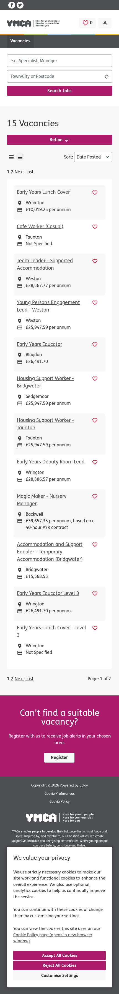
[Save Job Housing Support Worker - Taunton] (95, 420)
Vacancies (20, 40)
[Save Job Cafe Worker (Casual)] (95, 226)
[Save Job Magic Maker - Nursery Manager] (95, 496)
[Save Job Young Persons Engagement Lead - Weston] (95, 302)
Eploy (83, 785)
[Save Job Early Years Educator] (95, 344)
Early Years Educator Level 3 (48, 593)
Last (29, 171)
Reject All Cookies (59, 965)
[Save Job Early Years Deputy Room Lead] (95, 462)
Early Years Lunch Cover (43, 192)
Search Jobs (59, 90)
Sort (68, 157)
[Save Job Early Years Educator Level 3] (95, 593)
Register (59, 757)
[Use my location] (106, 76)
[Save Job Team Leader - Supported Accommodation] (95, 260)
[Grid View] (20, 156)
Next (19, 171)
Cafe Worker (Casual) (40, 226)
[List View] (11, 156)
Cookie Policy (60, 801)
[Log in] (105, 23)
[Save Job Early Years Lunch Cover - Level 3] (95, 628)
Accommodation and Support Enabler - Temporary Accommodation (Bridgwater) (50, 551)
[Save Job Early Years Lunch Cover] (95, 192)
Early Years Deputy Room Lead (50, 462)
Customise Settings (59, 975)
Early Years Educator (39, 344)
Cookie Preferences (60, 793)
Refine (56, 139)
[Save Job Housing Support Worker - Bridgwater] (95, 378)
